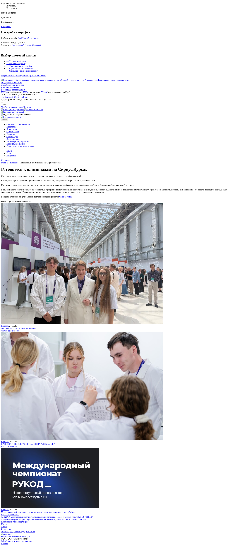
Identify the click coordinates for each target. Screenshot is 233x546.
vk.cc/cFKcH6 (65, 197)
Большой (37, 45)
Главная (4, 163)
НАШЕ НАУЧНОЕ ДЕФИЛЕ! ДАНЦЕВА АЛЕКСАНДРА (28, 444)
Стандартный (17, 45)
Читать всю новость (10, 331)
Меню (4, 120)
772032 (44, 92)
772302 (26, 92)
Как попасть (6, 160)
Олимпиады (19, 531)
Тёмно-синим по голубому (19, 66)
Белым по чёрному (16, 63)
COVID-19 (81, 519)
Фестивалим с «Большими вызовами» (18, 328)
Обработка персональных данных (16, 541)
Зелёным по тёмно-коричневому (22, 71)
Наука (4, 524)
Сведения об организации (13, 519)
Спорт (4, 526)
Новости (14, 163)
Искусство (6, 529)
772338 (4, 92)
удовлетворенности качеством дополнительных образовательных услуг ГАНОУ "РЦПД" (47, 517)
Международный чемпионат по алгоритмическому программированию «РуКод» (38, 512)
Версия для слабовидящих (13, 90)
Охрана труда (7, 531)
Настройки (6, 26)
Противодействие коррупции (14, 522)
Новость (5, 326)
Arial (20, 38)
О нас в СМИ (70, 519)
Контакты (30, 531)
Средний (29, 45)
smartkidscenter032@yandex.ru (14, 97)
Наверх (4, 543)
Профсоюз (58, 519)
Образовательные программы (39, 519)
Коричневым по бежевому (19, 68)
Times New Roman (30, 38)
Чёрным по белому (16, 61)
